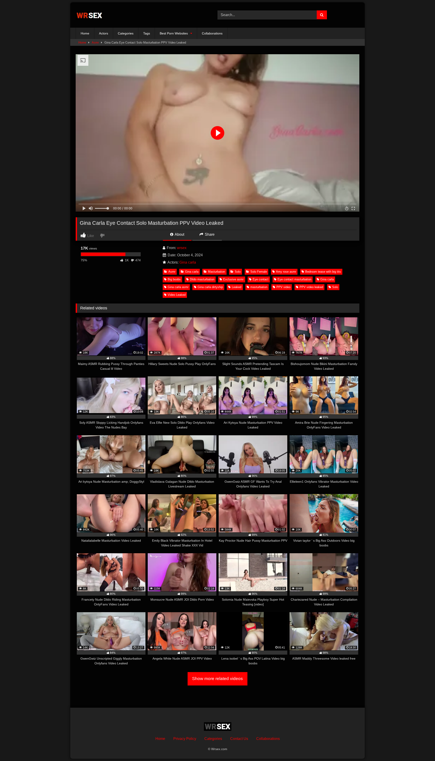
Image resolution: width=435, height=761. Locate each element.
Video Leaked (177, 294)
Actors (103, 33)
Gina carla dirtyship (210, 287)
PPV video (283, 287)
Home (85, 33)
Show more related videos (217, 678)
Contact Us (239, 739)
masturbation (258, 287)
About (179, 234)
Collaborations (212, 33)
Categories (125, 33)
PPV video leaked (311, 287)
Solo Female (258, 271)
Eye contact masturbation (294, 279)
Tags (146, 33)
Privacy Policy (184, 739)
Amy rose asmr (286, 271)
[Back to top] (421, 747)
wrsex (181, 248)
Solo (238, 271)
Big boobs (174, 279)
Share (209, 234)
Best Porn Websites (174, 33)
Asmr (95, 42)
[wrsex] (89, 15)
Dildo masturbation (202, 279)
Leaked (236, 287)
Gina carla (187, 262)
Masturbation (216, 271)
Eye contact (260, 279)
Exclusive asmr (233, 279)
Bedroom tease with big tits (323, 271)
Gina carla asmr (178, 287)
